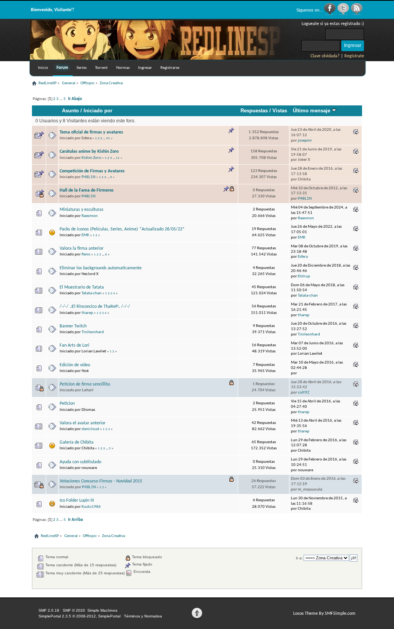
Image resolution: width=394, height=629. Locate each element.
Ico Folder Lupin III (77, 500)
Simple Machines (102, 610)
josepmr (305, 140)
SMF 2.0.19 (48, 610)
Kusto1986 (91, 507)
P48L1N (88, 177)
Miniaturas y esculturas (82, 209)
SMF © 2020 (74, 610)
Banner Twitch (73, 326)
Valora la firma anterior (82, 248)
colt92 (303, 392)
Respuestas (254, 110)
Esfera (303, 257)
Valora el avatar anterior (82, 423)
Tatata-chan (92, 293)
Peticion (67, 403)
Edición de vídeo (75, 365)
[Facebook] (330, 14)
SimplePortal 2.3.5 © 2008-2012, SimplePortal (79, 616)
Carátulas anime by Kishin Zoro (89, 151)
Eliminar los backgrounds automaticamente (101, 268)
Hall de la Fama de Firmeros (87, 190)
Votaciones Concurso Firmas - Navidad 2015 (101, 481)
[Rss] (357, 14)
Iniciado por (97, 110)
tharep (87, 313)
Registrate (354, 56)
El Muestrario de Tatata (82, 287)
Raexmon (90, 216)
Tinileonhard (93, 332)
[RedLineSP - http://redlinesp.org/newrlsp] (161, 58)
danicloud (90, 429)
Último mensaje (312, 110)
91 (108, 138)
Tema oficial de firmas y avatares (91, 132)
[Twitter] (344, 14)
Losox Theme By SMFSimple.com (324, 613)
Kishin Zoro (91, 158)
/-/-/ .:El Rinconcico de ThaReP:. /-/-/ (95, 306)
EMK (85, 235)
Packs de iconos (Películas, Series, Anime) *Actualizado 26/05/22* (122, 229)
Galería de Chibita (76, 442)
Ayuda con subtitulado (80, 462)
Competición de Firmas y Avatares (92, 171)
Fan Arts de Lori (74, 345)
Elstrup (304, 276)
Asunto (70, 110)
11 (118, 158)
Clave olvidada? (325, 56)
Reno (86, 254)
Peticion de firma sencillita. (85, 384)
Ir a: (299, 558)
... (61, 99)
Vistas (279, 110)
